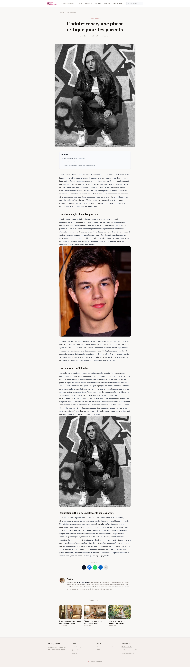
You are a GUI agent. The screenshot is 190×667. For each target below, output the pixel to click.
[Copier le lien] (106, 567)
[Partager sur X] (84, 567)
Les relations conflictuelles (71, 162)
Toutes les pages (77, 647)
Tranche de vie (117, 3)
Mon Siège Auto (53, 644)
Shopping (107, 3)
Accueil (61, 12)
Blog (80, 3)
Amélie (84, 36)
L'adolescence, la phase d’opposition (74, 158)
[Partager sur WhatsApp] (95, 567)
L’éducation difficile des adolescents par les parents (79, 165)
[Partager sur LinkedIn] (100, 567)
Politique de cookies (128, 653)
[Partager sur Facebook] (89, 567)
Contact (74, 653)
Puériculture (88, 3)
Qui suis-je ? (75, 650)
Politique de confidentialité (130, 650)
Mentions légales (127, 647)
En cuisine (98, 3)
